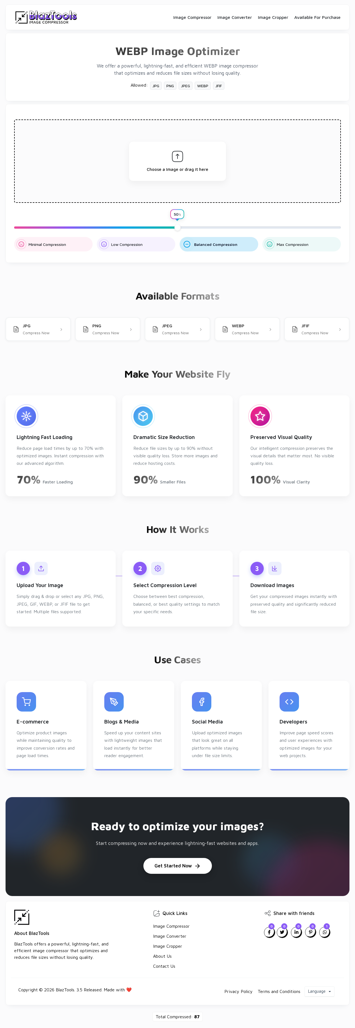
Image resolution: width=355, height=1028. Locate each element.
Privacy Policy (238, 991)
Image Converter (234, 17)
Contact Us (164, 966)
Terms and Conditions (279, 991)
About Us (162, 956)
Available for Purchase (317, 17)
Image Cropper (273, 17)
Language (317, 991)
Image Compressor (192, 17)
